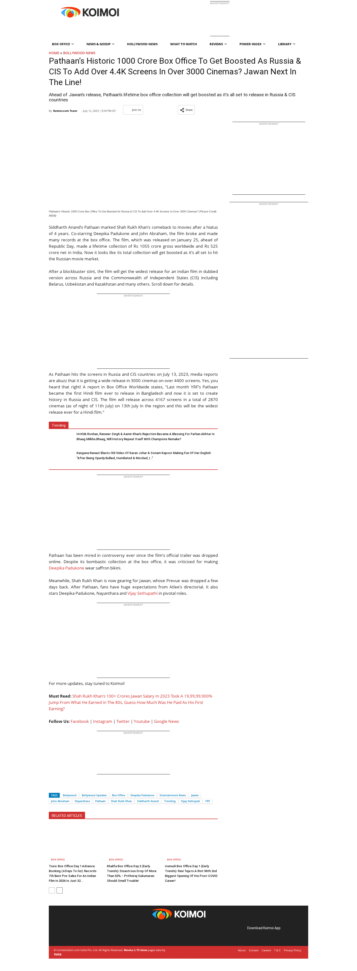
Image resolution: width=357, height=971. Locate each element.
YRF (207, 801)
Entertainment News (173, 795)
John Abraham (60, 801)
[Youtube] (89, 933)
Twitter (123, 721)
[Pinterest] (75, 933)
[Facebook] (52, 786)
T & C (277, 950)
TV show (141, 950)
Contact (254, 950)
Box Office (118, 795)
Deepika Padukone (66, 568)
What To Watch (183, 44)
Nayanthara (82, 801)
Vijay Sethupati (190, 801)
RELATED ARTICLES (67, 816)
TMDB (57, 954)
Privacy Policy (292, 950)
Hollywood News (142, 44)
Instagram (102, 721)
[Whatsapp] (69, 786)
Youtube (142, 721)
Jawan (195, 795)
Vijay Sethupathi (143, 593)
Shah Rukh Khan (121, 801)
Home (54, 53)
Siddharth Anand (148, 801)
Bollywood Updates (94, 795)
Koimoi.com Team (65, 111)
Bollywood (69, 795)
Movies (128, 950)
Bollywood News (79, 53)
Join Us (136, 110)
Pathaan (100, 801)
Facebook (80, 721)
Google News (166, 721)
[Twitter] (60, 786)
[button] (186, 110)
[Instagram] (68, 933)
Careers (266, 950)
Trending (170, 801)
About (242, 950)
